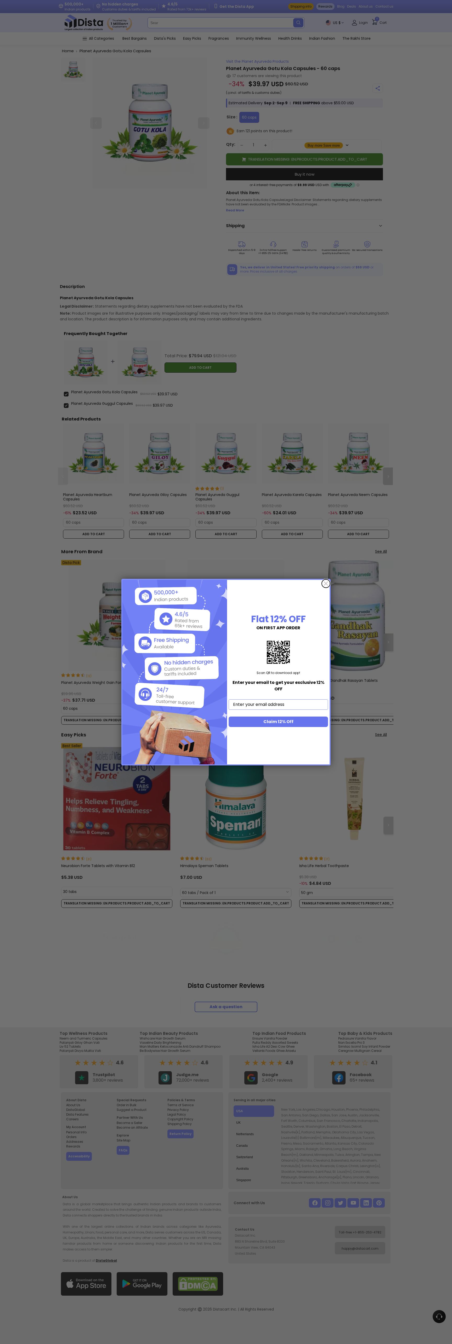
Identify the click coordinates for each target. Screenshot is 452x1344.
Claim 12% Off (278, 722)
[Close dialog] (326, 583)
